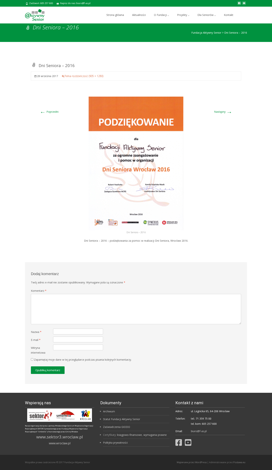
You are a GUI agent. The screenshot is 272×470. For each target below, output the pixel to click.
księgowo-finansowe (129, 435)
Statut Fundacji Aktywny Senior (121, 419)
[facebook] (239, 4)
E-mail (36, 340)
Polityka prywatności (115, 442)
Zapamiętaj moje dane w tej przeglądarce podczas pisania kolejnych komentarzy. (83, 359)
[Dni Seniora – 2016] (136, 163)
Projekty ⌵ (183, 15)
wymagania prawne (155, 435)
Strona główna (115, 15)
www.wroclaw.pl (59, 443)
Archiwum (109, 411)
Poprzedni (49, 111)
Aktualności (139, 15)
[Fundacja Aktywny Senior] (32, 14)
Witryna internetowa (38, 350)
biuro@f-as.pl (199, 431)
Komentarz (38, 290)
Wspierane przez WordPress (192, 462)
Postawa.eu (239, 462)
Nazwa (36, 332)
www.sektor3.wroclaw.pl (59, 437)
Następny (223, 111)
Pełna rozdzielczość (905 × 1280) (84, 76)
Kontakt (228, 15)
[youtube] (244, 4)
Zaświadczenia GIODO (116, 427)
